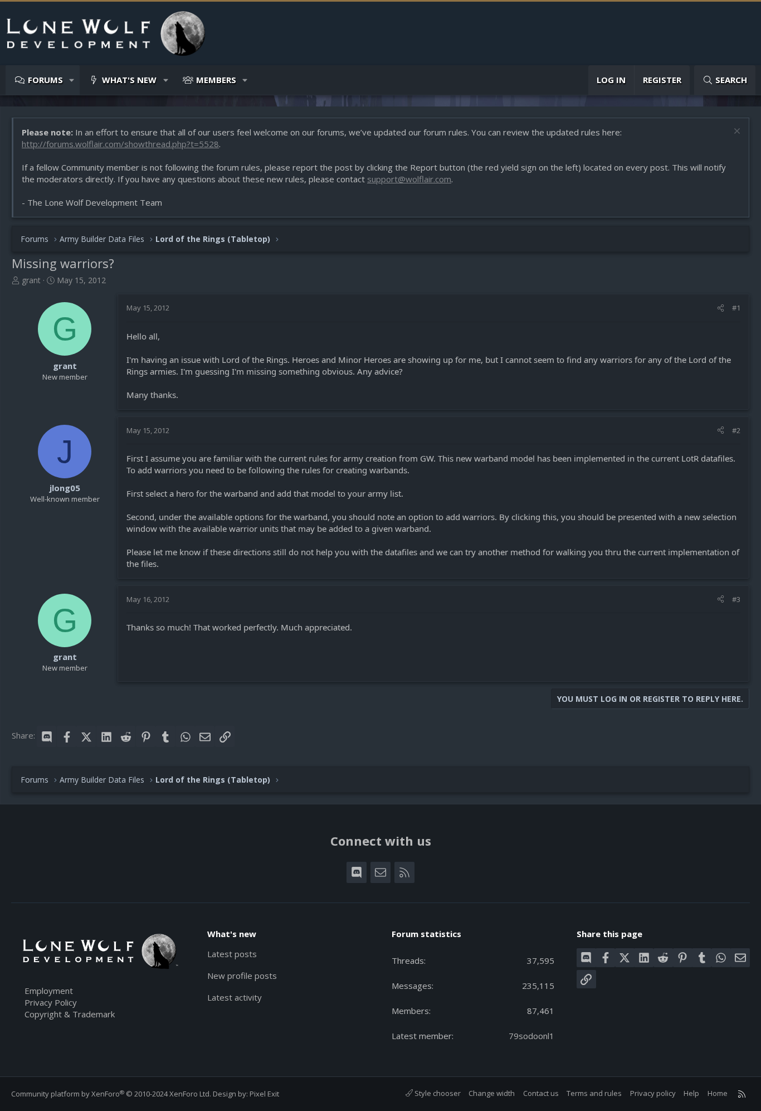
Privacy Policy (51, 1002)
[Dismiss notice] (735, 132)
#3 (736, 599)
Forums (45, 79)
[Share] (720, 307)
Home (718, 1093)
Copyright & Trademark (70, 1014)
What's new (129, 79)
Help (691, 1093)
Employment (49, 990)
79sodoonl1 (531, 1035)
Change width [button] (492, 1093)
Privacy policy (653, 1093)
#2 (736, 430)
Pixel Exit (264, 1094)
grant (31, 280)
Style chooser (437, 1093)
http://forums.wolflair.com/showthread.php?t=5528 (120, 143)
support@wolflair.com (409, 179)
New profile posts (242, 975)
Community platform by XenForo (111, 1094)
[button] (72, 80)
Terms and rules (594, 1093)
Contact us (541, 1093)
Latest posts (232, 953)
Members (216, 79)
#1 (736, 308)
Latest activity (234, 997)
